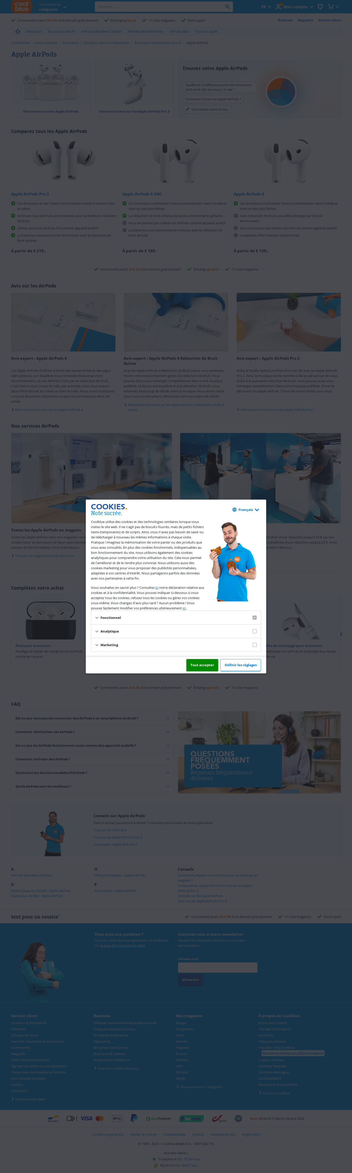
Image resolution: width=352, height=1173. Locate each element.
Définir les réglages (241, 665)
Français (246, 509)
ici (156, 587)
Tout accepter (202, 665)
